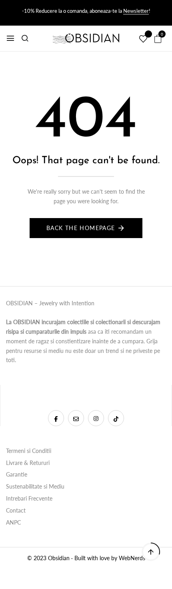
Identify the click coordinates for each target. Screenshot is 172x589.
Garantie (16, 474)
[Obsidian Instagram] (96, 418)
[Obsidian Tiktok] (116, 418)
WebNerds (132, 558)
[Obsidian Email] (76, 418)
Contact (16, 510)
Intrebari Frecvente (29, 498)
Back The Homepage (80, 227)
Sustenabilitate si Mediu (35, 486)
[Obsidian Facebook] (56, 418)
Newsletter (136, 11)
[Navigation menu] (10, 38)
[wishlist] (143, 39)
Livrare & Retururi (28, 462)
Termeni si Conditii (28, 450)
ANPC (13, 522)
